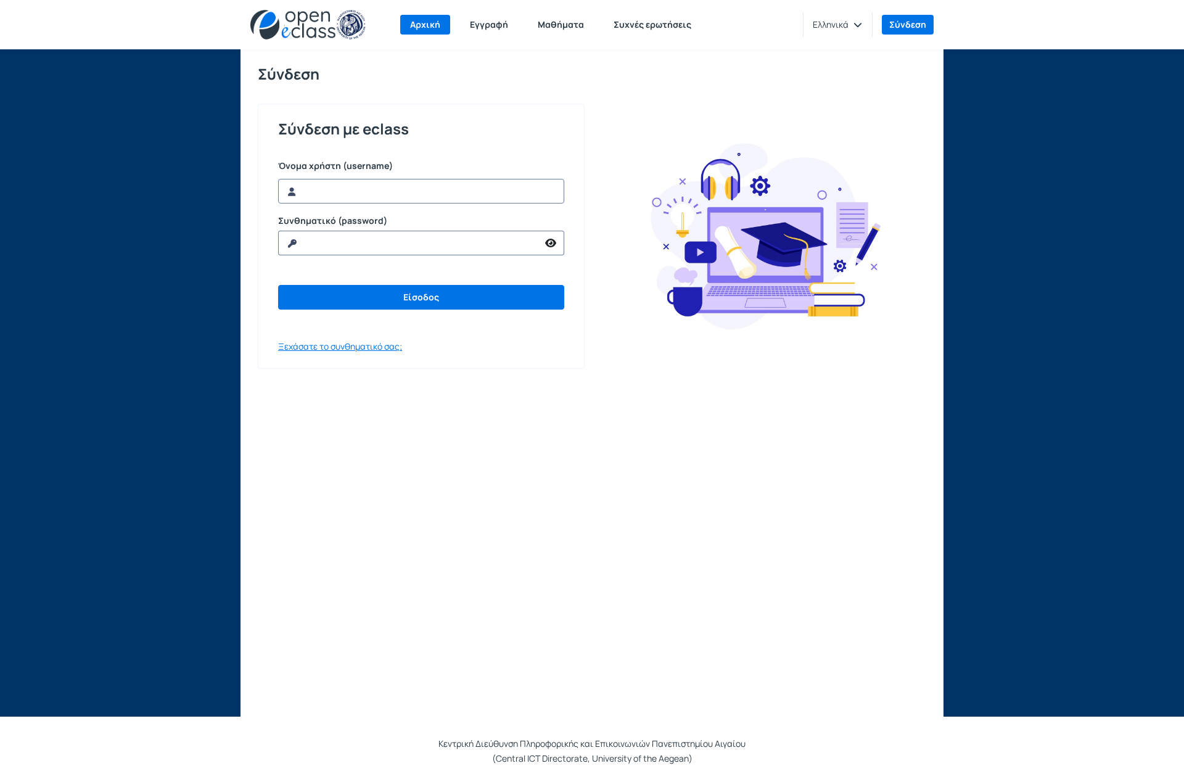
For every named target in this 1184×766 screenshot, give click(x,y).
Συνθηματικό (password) (332, 221)
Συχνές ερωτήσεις (652, 24)
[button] (837, 24)
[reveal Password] (551, 243)
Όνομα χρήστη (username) (335, 166)
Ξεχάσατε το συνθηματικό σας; (340, 346)
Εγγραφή (489, 24)
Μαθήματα (561, 24)
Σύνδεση (907, 24)
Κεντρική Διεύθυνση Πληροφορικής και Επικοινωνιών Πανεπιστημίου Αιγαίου (592, 743)
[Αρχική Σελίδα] (308, 24)
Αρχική (425, 24)
